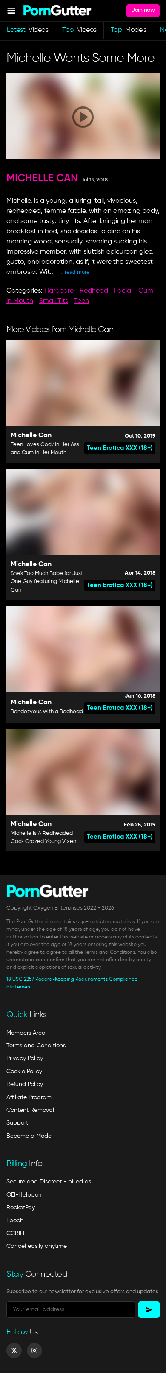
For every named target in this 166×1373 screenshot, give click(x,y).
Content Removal (30, 1110)
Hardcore (59, 290)
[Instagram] (34, 1350)
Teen (81, 301)
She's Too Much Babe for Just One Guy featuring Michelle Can (47, 582)
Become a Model (29, 1136)
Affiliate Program (29, 1097)
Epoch (14, 1220)
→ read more (73, 272)
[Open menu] (11, 10)
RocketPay (20, 1208)
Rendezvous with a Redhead (47, 711)
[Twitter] (14, 1350)
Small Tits (53, 301)
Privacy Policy (24, 1058)
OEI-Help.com (24, 1195)
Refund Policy (24, 1084)
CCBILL (16, 1233)
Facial (123, 290)
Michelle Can (42, 178)
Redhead (94, 290)
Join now (143, 10)
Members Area (26, 1033)
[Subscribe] (149, 1309)
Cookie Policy (24, 1071)
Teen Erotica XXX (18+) (120, 448)
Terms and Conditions (36, 1046)
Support (17, 1123)
